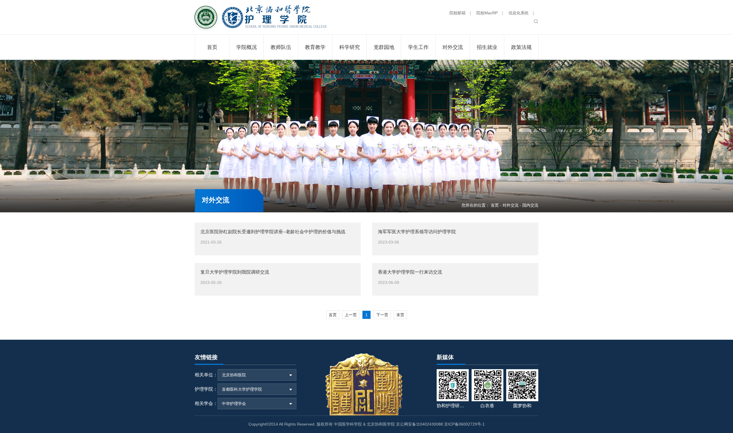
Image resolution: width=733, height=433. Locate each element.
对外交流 (511, 205)
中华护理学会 (234, 403)
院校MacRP (487, 13)
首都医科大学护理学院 (242, 389)
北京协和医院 (234, 375)
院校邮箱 (458, 13)
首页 (495, 205)
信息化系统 (519, 13)
